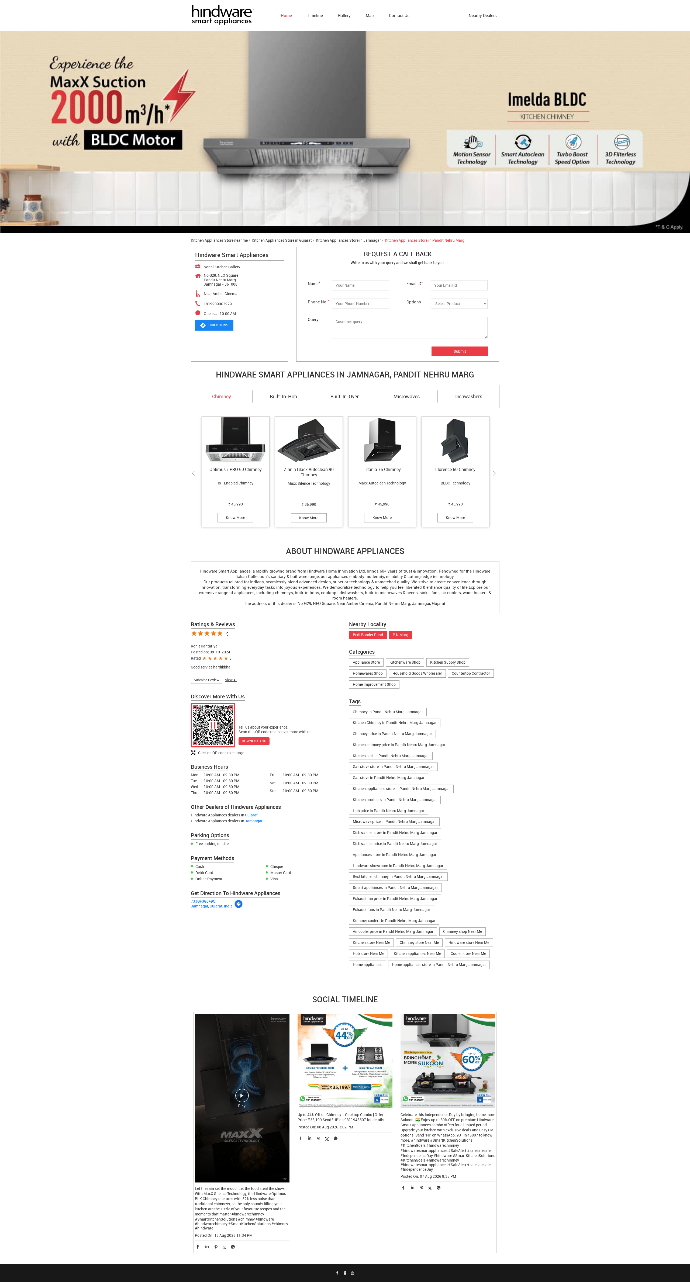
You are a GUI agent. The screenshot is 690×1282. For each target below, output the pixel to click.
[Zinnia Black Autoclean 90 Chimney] (309, 440)
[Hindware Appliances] (222, 15)
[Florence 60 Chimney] (455, 440)
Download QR (254, 741)
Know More (235, 517)
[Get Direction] (238, 906)
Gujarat (251, 814)
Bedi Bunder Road (368, 635)
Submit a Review (206, 679)
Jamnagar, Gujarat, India (212, 906)
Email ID (414, 283)
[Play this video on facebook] (242, 1098)
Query (313, 319)
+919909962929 (218, 303)
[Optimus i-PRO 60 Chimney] (235, 440)
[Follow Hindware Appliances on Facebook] (337, 1273)
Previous (195, 473)
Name (314, 283)
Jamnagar (254, 820)
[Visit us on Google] (345, 1273)
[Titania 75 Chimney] (382, 440)
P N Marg (400, 635)
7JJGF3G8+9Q (203, 901)
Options (413, 301)
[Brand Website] (352, 1273)
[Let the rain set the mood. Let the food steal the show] (242, 1098)
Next (495, 473)
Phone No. (318, 301)
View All (231, 679)
